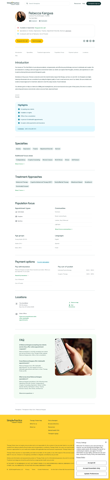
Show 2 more (19, 164)
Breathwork (88, 182)
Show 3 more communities (63, 229)
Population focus (59, 52)
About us (32, 427)
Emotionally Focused (22, 186)
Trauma (35, 148)
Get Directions (72, 306)
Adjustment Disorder (46, 148)
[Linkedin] (93, 41)
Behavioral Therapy (22, 182)
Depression (26, 148)
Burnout (57, 148)
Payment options (73, 52)
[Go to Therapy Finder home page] (13, 3)
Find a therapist (52, 420)
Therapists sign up (94, 3)
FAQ (16, 55)
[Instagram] (90, 41)
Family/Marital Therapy (61, 182)
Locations (85, 52)
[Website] (84, 41)
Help (83, 3)
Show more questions (25, 393)
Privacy (27, 469)
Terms (34, 469)
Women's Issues (47, 159)
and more (68, 31)
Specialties (30, 52)
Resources (77, 3)
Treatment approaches (43, 52)
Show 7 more (19, 190)
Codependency (20, 159)
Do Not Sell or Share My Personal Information (63, 469)
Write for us (33, 424)
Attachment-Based (76, 182)
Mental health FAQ (53, 430)
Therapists (18, 409)
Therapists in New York (28, 409)
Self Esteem (75, 159)
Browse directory (53, 424)
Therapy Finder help (36, 420)
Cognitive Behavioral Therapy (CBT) (41, 182)
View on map (74, 302)
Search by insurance (21, 275)
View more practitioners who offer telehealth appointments (27, 318)
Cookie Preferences (43, 469)
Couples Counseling (34, 159)
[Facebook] (87, 41)
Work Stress (58, 159)
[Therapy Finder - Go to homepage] (14, 421)
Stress (67, 159)
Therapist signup (53, 433)
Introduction (18, 52)
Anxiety (18, 148)
